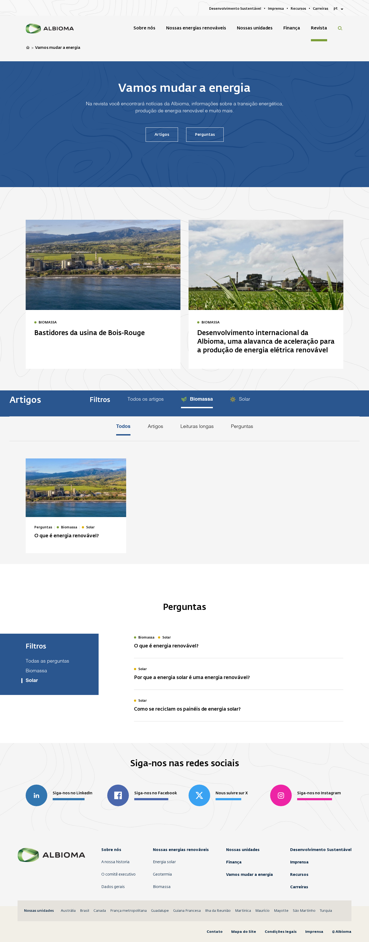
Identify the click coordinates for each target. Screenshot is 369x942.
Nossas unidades (243, 850)
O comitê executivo (118, 874)
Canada (99, 911)
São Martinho (304, 911)
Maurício (262, 911)
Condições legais (281, 931)
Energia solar (164, 862)
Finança (233, 862)
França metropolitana (128, 911)
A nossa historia (115, 862)
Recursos (299, 874)
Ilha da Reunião (218, 911)
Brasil (84, 911)
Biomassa (201, 399)
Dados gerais (113, 887)
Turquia (326, 911)
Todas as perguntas (47, 661)
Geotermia (162, 874)
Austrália (68, 911)
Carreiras (299, 887)
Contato (215, 931)
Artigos (162, 135)
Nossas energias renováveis (181, 850)
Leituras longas (197, 426)
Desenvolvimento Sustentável (320, 850)
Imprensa (299, 862)
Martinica (243, 911)
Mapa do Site (243, 931)
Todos (123, 426)
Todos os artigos (146, 399)
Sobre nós (111, 850)
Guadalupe (160, 911)
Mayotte (281, 911)
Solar (244, 399)
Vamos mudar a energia (249, 874)
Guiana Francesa (187, 911)
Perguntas (205, 135)
